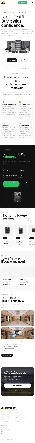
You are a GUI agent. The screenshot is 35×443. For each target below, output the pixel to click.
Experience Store (20, 417)
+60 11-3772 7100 (8, 440)
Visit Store (18, 390)
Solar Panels (5, 419)
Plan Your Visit (7, 355)
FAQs (2, 432)
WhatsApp (23, 2)
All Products (17, 386)
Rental (17, 421)
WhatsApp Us (5, 428)
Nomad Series (5, 417)
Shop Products (12, 60)
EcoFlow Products (6, 415)
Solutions (17, 419)
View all (29, 220)
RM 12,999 (26, 184)
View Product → (11, 184)
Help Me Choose (23, 60)
